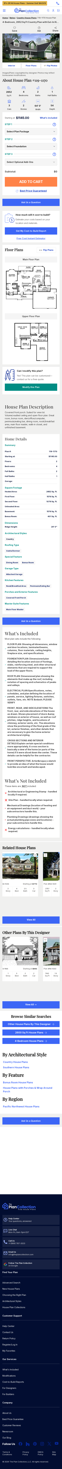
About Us (6, 1413)
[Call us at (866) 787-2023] (58, 3)
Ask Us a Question (31, 202)
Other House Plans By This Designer (29, 1024)
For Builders (8, 1394)
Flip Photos (52, 66)
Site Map (54, 1453)
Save (14, 30)
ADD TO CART (31, 182)
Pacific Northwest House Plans (21, 1106)
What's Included (10, 1369)
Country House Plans (26, 18)
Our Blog (6, 1437)
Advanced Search (11, 1282)
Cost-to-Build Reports (13, 1382)
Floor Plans (31, 66)
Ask (39, 30)
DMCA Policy (40, 1453)
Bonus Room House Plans (18, 1082)
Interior (11, 66)
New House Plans (11, 1289)
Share (55, 30)
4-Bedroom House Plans (29, 1040)
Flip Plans (48, 250)
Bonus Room (28, 562)
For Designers (9, 1388)
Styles (12, 18)
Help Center (8, 1326)
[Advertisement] (31, 1161)
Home (5, 18)
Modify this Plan (31, 387)
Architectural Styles (11, 1301)
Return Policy (8, 1338)
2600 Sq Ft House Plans (29, 1032)
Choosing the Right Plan (14, 1295)
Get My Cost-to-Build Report (31, 231)
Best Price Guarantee (12, 1419)
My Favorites (8, 1350)
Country (10, 539)
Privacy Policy (26, 1453)
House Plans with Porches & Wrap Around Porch (27, 1089)
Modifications (9, 1375)
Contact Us (7, 1332)
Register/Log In (9, 1344)
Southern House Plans (16, 1067)
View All (29, 1004)
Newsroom (7, 1431)
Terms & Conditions (7, 1453)
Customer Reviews (11, 1425)
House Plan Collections (13, 1307)
